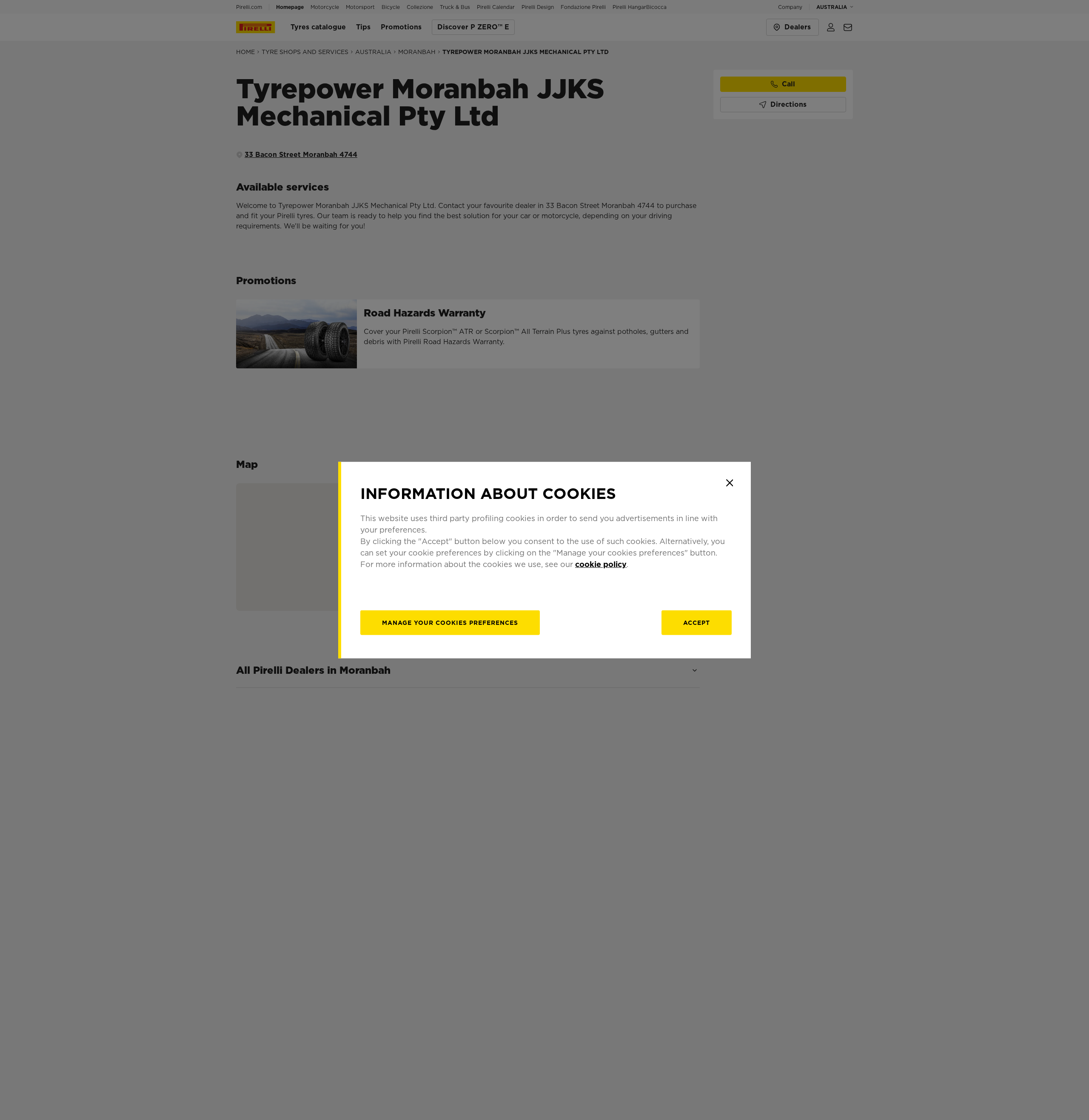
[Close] (729, 482)
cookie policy (601, 564)
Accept (696, 622)
